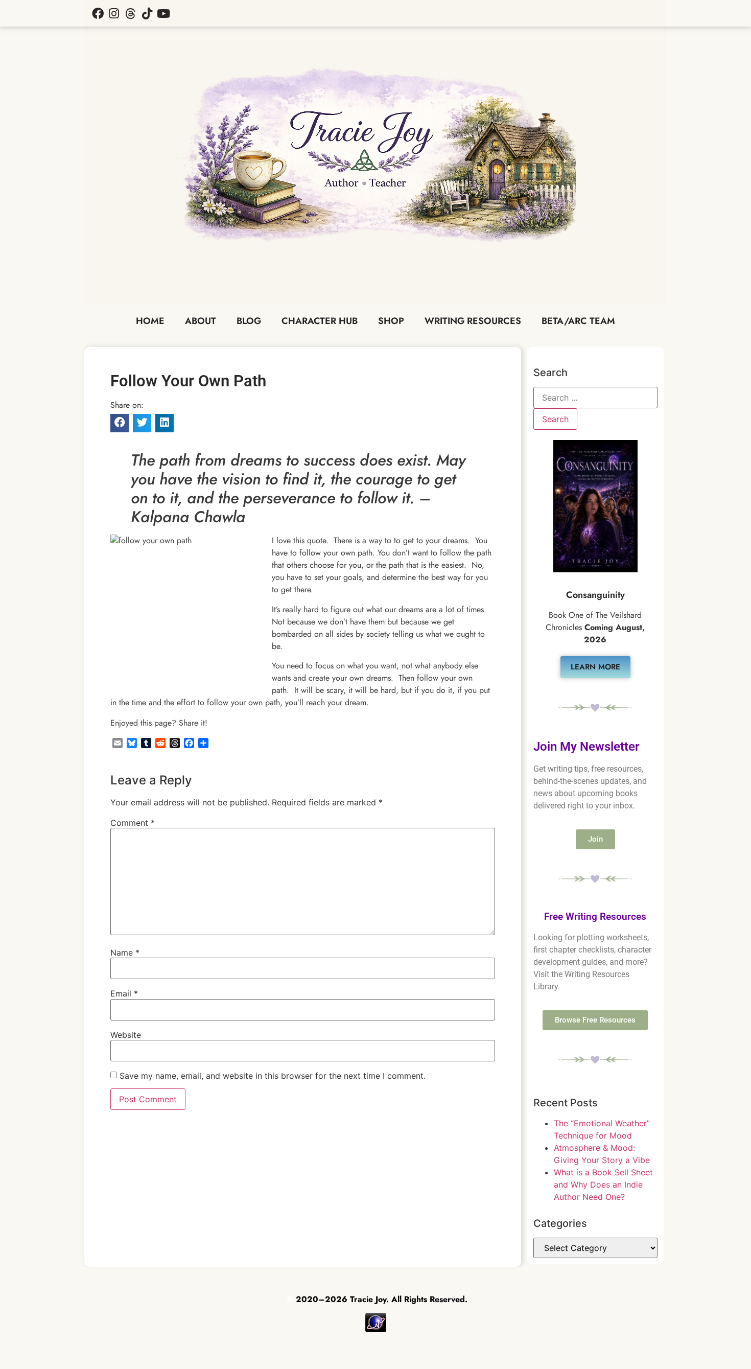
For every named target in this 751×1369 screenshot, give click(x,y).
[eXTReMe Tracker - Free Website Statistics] (375, 1329)
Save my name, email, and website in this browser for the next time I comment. (273, 1076)
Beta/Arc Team (578, 321)
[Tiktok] (147, 13)
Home (150, 321)
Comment (132, 823)
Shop (391, 321)
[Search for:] (595, 397)
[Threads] (130, 13)
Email (124, 993)
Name (124, 952)
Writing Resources (473, 321)
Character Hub (319, 321)
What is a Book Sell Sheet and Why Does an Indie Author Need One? (603, 1184)
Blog (249, 321)
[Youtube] (163, 13)
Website (125, 1035)
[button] (119, 423)
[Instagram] (114, 13)
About (200, 321)
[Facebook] (97, 13)
